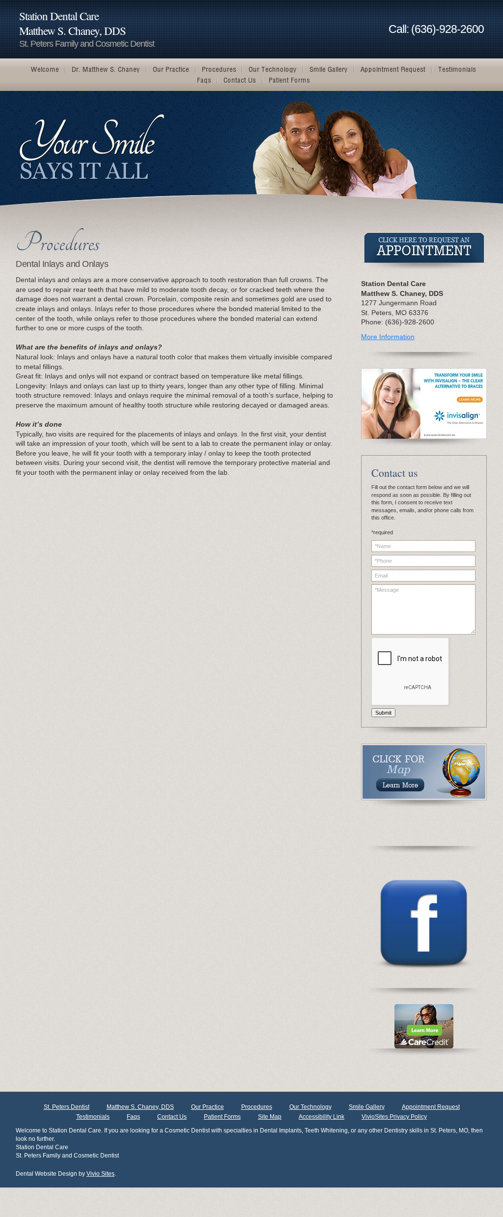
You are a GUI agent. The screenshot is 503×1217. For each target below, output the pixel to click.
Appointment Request (431, 1106)
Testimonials (93, 1116)
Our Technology (310, 1106)
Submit (383, 713)
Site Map (269, 1116)
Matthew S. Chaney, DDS (140, 1106)
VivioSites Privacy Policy (394, 1116)
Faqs (133, 1116)
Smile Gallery (367, 1106)
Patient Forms (222, 1116)
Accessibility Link (321, 1116)
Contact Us (172, 1116)
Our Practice (207, 1106)
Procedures (256, 1106)
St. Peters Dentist (66, 1106)
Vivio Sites (100, 1173)
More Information (388, 337)
